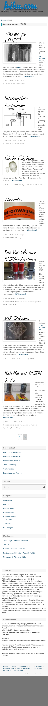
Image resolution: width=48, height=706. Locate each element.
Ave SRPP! (7, 545)
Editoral (6, 504)
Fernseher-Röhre (20, 301)
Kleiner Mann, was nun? (12, 461)
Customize (8, 519)
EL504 (12, 144)
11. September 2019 (11, 185)
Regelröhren (37, 301)
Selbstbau (22, 298)
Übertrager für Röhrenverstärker (15, 557)
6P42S (19, 67)
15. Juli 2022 (9, 81)
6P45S (13, 84)
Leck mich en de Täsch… (12, 473)
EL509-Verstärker (42, 58)
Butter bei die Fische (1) (12, 457)
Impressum (7, 671)
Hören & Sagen (9, 509)
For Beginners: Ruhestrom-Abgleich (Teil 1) (19, 553)
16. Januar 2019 (10, 298)
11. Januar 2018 (10, 359)
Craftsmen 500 (8, 469)
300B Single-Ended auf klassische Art (17, 541)
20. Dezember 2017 (11, 422)
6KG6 (7, 144)
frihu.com (20, 6)
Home (3, 20)
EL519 (23, 84)
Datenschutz (18, 671)
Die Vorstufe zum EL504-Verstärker (21, 255)
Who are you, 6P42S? (16, 37)
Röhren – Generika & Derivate (14, 549)
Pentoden (30, 301)
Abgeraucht (25, 185)
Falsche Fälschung (19, 157)
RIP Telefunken (17, 318)
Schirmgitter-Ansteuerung (16, 101)
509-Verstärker (42, 328)
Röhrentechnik (21, 81)
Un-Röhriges (20, 234)
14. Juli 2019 (9, 234)
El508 (12, 425)
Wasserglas (13, 198)
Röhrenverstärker (9, 517)
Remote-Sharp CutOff (9, 304)
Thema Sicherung (9, 465)
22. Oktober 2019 (10, 141)
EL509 (18, 84)
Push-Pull (34, 425)
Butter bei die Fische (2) (12, 452)
